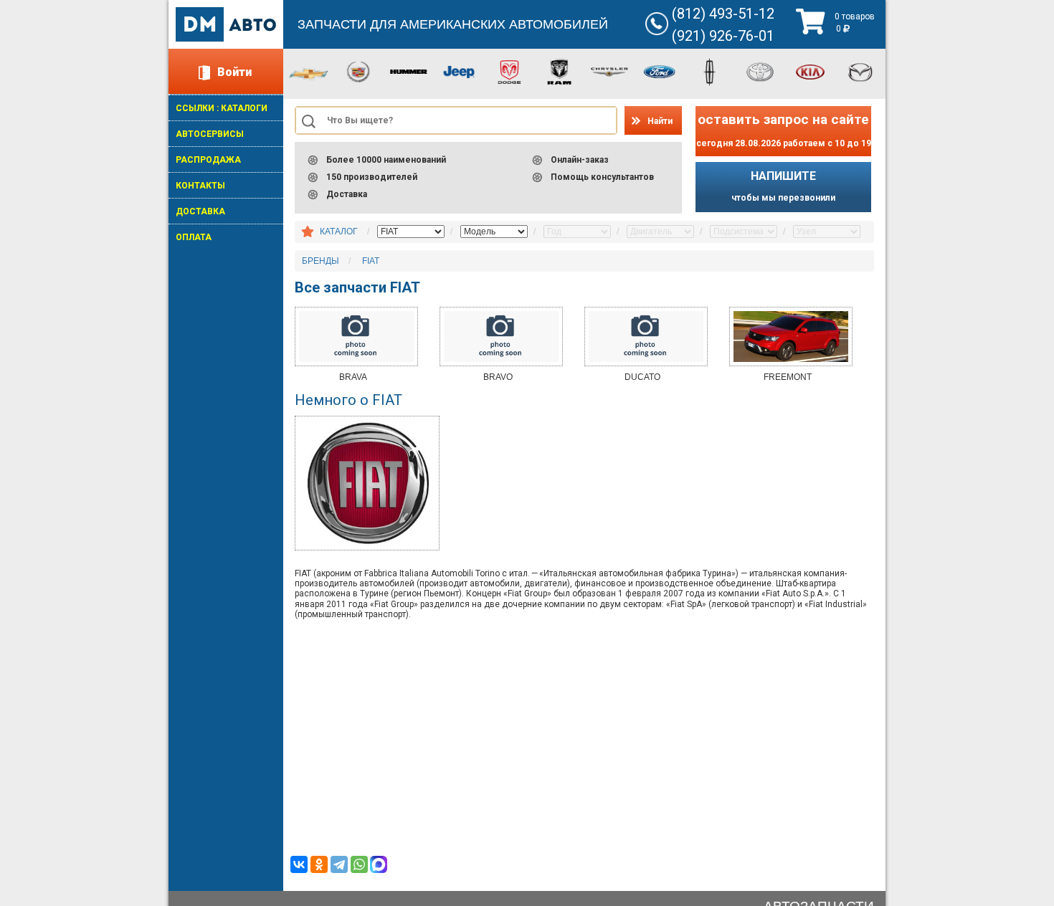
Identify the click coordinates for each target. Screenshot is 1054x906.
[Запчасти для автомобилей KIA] (810, 71)
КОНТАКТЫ (200, 186)
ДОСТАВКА (200, 211)
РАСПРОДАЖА (208, 160)
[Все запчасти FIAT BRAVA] (356, 336)
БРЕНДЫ (320, 261)
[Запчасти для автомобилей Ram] (559, 71)
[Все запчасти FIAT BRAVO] (501, 336)
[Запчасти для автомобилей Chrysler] (609, 71)
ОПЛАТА (194, 237)
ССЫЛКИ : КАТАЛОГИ (221, 108)
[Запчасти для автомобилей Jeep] (458, 71)
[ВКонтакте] (299, 864)
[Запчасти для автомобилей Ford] (659, 71)
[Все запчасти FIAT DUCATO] (646, 336)
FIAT (370, 261)
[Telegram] (339, 864)
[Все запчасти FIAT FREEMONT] (791, 336)
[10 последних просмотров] (307, 232)
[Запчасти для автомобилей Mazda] (860, 71)
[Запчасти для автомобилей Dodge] (509, 71)
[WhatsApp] (359, 864)
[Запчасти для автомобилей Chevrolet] (308, 73)
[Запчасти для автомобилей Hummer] (408, 71)
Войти (234, 72)
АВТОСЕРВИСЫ (210, 134)
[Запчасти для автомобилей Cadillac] (358, 71)
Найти (660, 121)
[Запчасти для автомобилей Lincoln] (709, 71)
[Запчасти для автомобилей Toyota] (760, 71)
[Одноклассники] (319, 864)
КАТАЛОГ (339, 231)
